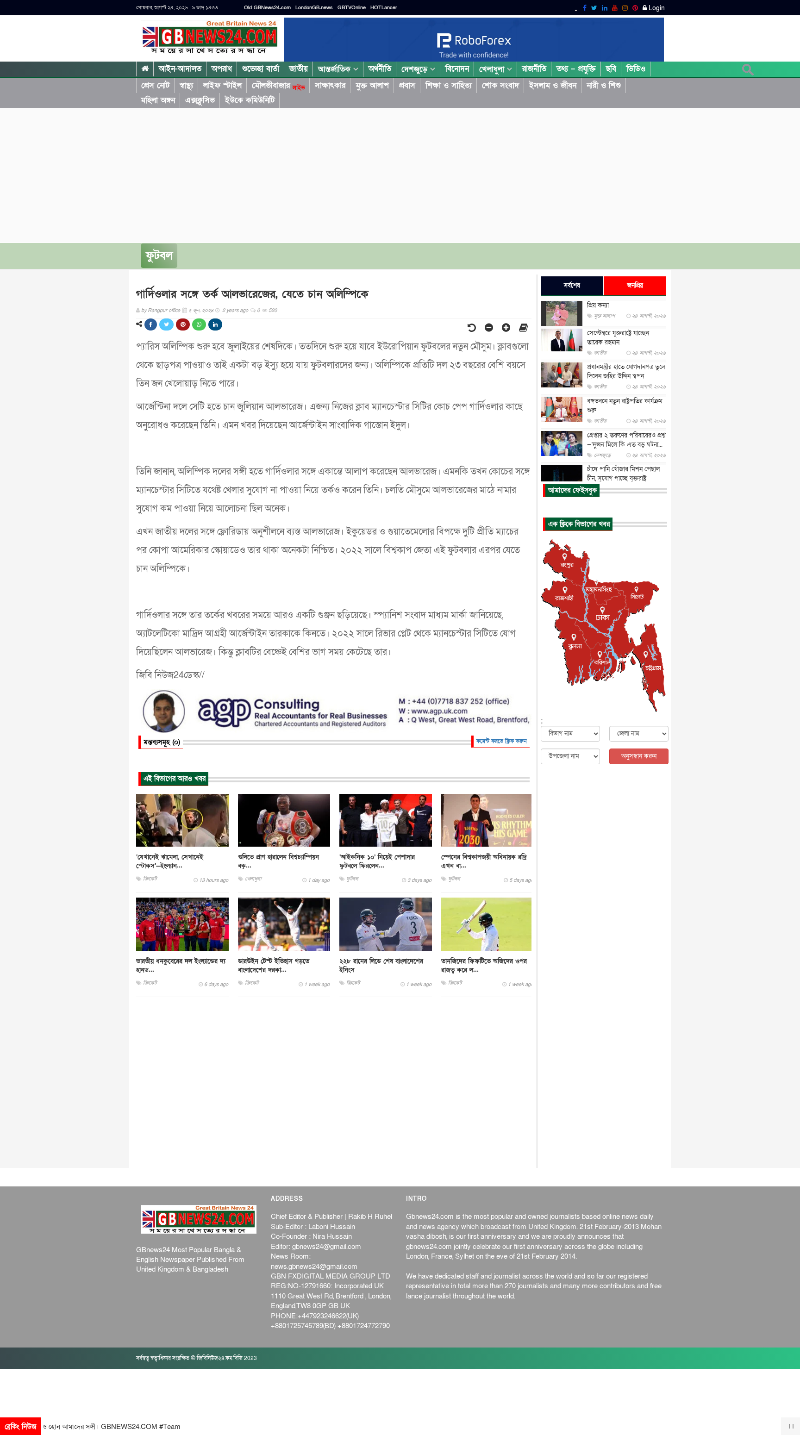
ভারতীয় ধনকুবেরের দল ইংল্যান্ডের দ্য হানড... (180, 965)
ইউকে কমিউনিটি (250, 100)
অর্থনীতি (380, 68)
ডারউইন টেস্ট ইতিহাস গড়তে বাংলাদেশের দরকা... (273, 965)
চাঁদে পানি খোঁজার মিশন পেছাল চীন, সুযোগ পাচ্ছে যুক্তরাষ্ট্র (623, 474)
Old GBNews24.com (267, 7)
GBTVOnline (352, 7)
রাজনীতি (534, 68)
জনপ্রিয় (635, 285)
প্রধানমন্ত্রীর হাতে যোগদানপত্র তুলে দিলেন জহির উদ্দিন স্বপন (626, 371)
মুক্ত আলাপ (372, 85)
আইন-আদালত (180, 68)
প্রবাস (407, 85)
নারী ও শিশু (604, 85)
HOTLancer (383, 7)
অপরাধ (222, 68)
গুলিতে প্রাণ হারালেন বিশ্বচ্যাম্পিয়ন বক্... (278, 861)
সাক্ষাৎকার (330, 85)
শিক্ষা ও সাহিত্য (448, 85)
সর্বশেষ (572, 285)
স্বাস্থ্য (186, 85)
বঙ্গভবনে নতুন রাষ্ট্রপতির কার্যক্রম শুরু (624, 406)
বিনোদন (457, 68)
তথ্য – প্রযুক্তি (576, 68)
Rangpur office (164, 310)
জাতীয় (298, 68)
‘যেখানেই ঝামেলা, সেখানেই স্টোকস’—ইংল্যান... (169, 861)
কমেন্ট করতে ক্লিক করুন (501, 741)
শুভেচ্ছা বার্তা (260, 68)
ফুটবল (159, 255)
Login (656, 8)
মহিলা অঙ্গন (158, 100)
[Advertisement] (400, 173)
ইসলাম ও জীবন (552, 85)
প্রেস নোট (155, 85)
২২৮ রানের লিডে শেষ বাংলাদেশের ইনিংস (381, 965)
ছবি (611, 68)
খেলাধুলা (493, 69)
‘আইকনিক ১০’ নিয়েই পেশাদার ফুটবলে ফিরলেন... (377, 861)
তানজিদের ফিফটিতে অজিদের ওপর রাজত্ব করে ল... (484, 965)
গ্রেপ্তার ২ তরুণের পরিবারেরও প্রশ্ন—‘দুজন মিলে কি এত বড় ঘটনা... (626, 440)
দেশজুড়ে (415, 69)
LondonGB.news (314, 7)
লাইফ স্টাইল (222, 85)
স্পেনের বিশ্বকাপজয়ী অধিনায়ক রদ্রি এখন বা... (484, 861)
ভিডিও (635, 68)
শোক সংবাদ (500, 85)
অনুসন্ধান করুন (638, 756)
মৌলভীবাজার (278, 85)
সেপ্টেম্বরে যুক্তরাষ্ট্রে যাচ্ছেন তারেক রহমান (618, 338)
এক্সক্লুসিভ (200, 100)
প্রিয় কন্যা (598, 305)
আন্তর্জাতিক (335, 69)
